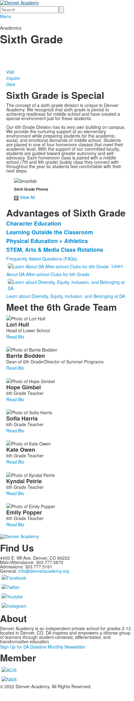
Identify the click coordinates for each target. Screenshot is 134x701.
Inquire (13, 78)
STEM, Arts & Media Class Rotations (54, 250)
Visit (10, 72)
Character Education (33, 223)
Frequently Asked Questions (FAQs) (41, 259)
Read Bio (15, 336)
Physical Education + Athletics (47, 241)
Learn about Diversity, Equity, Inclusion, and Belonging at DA (65, 296)
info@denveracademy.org (43, 571)
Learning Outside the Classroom (49, 232)
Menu (5, 16)
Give (10, 84)
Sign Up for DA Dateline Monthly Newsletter (42, 647)
